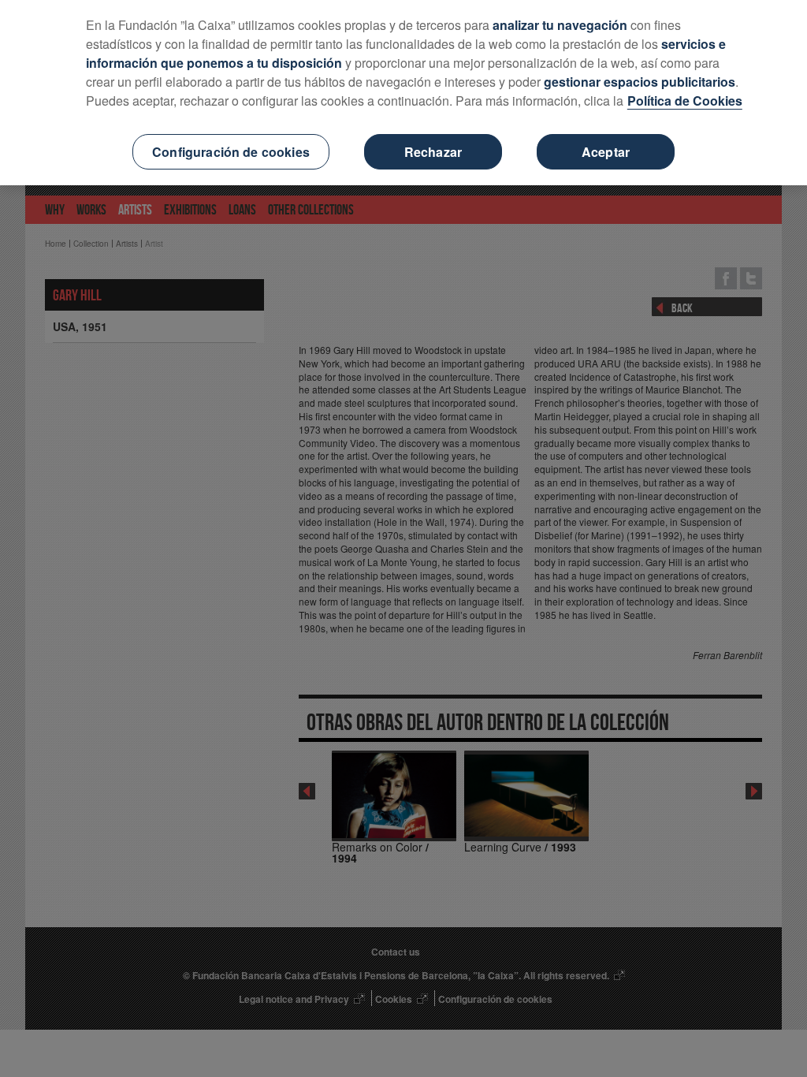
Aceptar (606, 152)
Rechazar (433, 152)
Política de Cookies (684, 100)
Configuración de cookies (231, 152)
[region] (403, 92)
